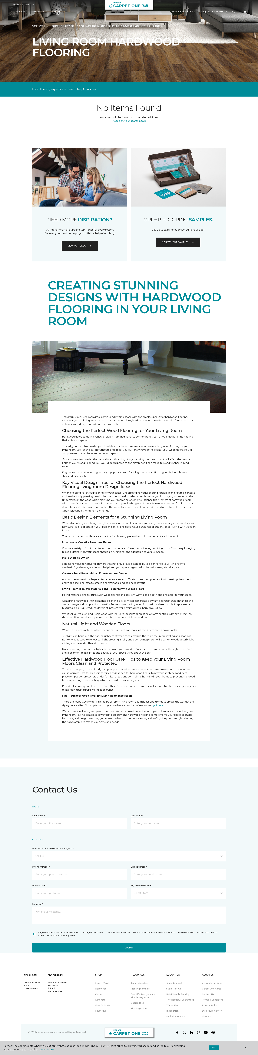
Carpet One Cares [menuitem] (211, 988)
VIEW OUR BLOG (77, 245)
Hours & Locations (183, 11)
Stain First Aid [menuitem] (173, 988)
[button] (233, 12)
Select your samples (175, 242)
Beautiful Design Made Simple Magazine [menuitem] (143, 996)
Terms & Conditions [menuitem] (212, 999)
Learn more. (47, 1049)
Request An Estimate (214, 11)
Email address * (139, 867)
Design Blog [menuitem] (137, 1003)
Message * (37, 904)
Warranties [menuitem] (172, 1005)
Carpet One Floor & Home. (50, 1032)
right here (157, 705)
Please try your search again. (129, 121)
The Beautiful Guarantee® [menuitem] (180, 999)
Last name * (137, 816)
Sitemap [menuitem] (206, 1016)
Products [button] (19, 11)
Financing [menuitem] (100, 1010)
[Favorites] (239, 12)
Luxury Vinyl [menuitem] (102, 983)
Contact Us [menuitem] (208, 994)
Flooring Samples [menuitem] (140, 988)
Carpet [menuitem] (99, 994)
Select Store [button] (21, 4)
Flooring (54, 25)
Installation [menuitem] (172, 1010)
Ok (213, 1047)
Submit (129, 947)
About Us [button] (58, 11)
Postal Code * (39, 885)
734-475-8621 (31, 988)
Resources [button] (39, 11)
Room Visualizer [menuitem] (139, 983)
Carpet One (38, 25)
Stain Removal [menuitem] (174, 983)
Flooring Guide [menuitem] (139, 1008)
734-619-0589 (55, 991)
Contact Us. (90, 89)
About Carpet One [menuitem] (212, 983)
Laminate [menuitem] (100, 999)
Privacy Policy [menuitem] (209, 1005)
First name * (38, 816)
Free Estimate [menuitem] (102, 1005)
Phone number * (41, 867)
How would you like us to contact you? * (53, 848)
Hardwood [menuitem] (100, 988)
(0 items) (245, 12)
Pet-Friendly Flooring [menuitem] (177, 994)
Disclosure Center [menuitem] (212, 1010)
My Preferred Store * (141, 885)
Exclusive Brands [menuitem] (175, 1016)
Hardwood (69, 25)
